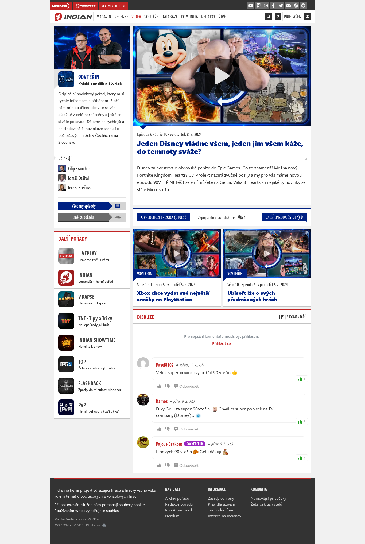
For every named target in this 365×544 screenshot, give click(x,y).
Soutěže (151, 16)
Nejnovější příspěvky (268, 498)
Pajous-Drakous (169, 444)
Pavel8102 (165, 365)
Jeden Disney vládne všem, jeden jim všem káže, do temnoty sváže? (220, 147)
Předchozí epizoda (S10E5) (165, 217)
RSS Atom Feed (178, 509)
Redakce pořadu (179, 504)
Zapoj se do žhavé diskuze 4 (222, 217)
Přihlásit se (221, 343)
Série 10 (143, 284)
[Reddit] (303, 5)
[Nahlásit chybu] (104, 525)
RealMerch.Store (114, 5)
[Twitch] (258, 5)
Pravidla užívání (221, 504)
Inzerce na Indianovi (225, 515)
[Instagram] (265, 5)
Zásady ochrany (221, 498)
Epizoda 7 (248, 284)
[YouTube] (250, 5)
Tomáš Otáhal (78, 177)
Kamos (162, 401)
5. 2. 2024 (181, 284)
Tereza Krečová (79, 187)
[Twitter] (280, 5)
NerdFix (172, 515)
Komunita (189, 16)
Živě (222, 16)
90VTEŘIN (144, 273)
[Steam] (295, 5)
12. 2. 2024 (273, 284)
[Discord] (288, 5)
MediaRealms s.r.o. (70, 519)
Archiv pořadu (177, 498)
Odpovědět (189, 386)
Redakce (208, 16)
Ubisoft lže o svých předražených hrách (252, 296)
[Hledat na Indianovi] (268, 16)
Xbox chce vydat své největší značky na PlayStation (173, 296)
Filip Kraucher (78, 168)
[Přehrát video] (222, 76)
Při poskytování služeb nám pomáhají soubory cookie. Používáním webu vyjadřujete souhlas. (100, 507)
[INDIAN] (73, 16)
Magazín (103, 16)
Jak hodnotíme (220, 509)
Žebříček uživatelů (266, 504)
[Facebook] (273, 5)
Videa (136, 16)
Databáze (170, 16)
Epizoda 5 (158, 284)
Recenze (121, 16)
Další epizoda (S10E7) (283, 217)
